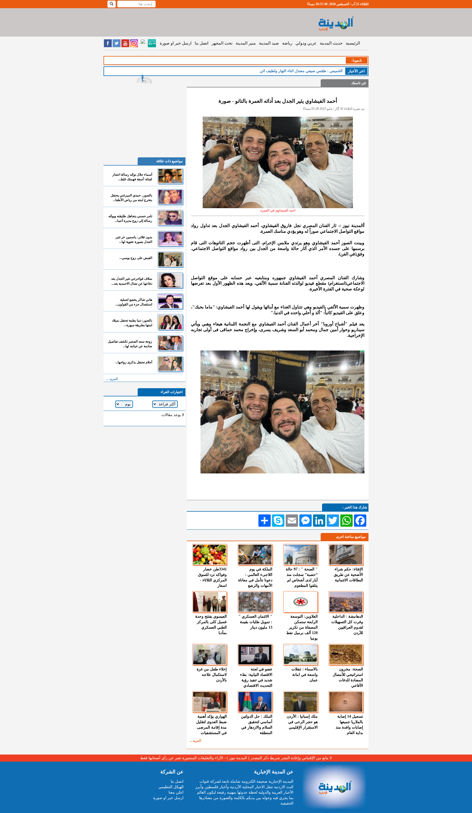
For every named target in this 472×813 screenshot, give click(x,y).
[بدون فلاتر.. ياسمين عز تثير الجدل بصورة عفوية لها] (170, 238)
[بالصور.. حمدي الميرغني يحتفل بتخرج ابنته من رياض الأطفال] (170, 197)
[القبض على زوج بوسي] (170, 259)
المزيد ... (195, 741)
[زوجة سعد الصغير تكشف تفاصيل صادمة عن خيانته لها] (170, 343)
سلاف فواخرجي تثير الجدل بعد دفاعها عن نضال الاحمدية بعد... (131, 281)
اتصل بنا (201, 43)
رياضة (287, 43)
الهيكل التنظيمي (171, 787)
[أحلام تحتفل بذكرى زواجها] (170, 364)
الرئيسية (353, 43)
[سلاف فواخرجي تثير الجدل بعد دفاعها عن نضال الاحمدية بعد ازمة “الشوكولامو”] (170, 280)
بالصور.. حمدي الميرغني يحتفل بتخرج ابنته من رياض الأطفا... (131, 197)
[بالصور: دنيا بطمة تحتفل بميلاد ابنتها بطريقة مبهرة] (170, 322)
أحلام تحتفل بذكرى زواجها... (133, 362)
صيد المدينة (269, 43)
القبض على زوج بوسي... (135, 258)
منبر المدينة (246, 43)
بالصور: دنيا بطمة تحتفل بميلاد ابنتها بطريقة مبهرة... (132, 323)
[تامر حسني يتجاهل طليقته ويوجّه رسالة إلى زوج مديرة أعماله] (170, 217)
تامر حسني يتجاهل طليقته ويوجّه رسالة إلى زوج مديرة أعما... (130, 218)
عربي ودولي (306, 43)
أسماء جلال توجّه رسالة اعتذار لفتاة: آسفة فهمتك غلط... (132, 177)
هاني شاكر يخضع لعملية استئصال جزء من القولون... (133, 302)
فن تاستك (358, 83)
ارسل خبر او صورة (175, 43)
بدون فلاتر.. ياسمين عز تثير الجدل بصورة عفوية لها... (134, 239)
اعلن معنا (176, 792)
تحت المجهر (222, 43)
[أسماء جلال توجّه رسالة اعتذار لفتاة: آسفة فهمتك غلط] (170, 176)
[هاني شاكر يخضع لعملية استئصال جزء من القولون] (170, 301)
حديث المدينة (331, 43)
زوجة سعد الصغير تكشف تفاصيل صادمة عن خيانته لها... (130, 344)
